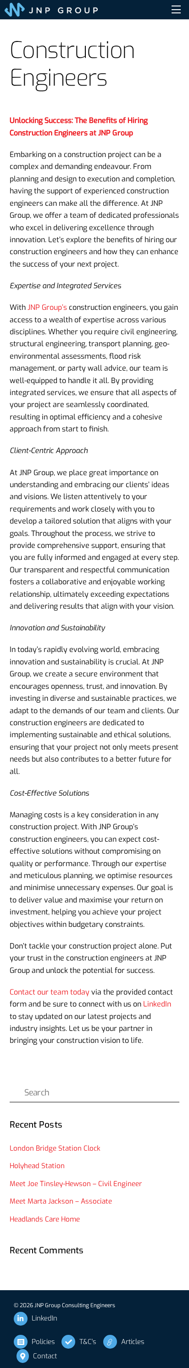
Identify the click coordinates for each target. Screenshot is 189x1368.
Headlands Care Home (45, 1219)
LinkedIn (157, 1004)
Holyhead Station (38, 1165)
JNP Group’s (47, 307)
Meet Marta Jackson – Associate (61, 1201)
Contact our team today (49, 992)
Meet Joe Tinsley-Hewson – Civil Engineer (76, 1183)
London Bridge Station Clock (55, 1148)
